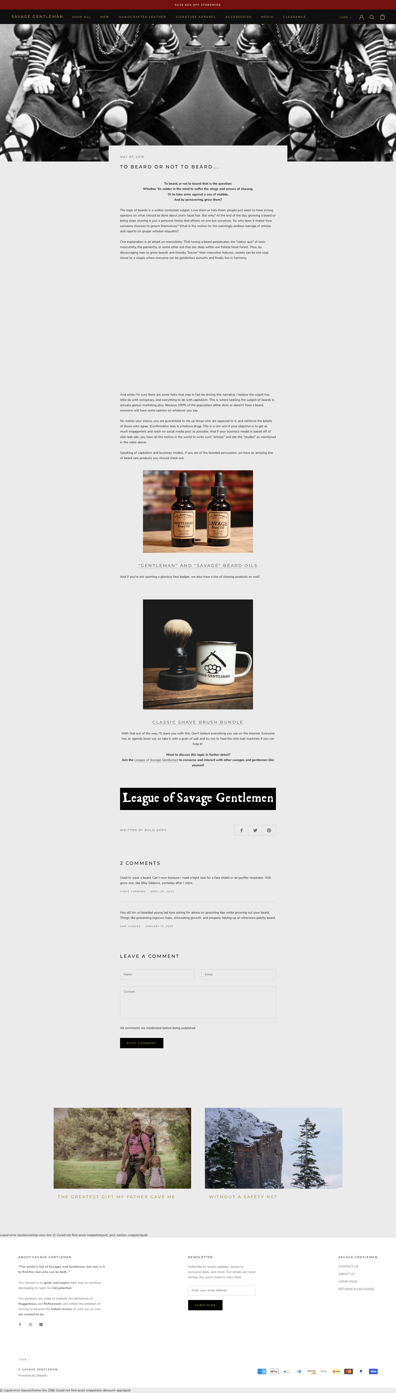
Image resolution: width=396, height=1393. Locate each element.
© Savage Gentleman (38, 1369)
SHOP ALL (81, 17)
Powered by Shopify (32, 1375)
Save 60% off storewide (198, 4)
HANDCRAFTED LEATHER (142, 17)
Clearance (294, 17)
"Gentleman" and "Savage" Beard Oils (198, 565)
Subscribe (205, 1305)
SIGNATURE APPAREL (196, 17)
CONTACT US (348, 1266)
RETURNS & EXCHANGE (356, 1289)
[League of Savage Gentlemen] (198, 799)
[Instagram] (30, 1324)
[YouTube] (41, 1324)
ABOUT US (346, 1274)
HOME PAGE (347, 1281)
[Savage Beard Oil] (198, 511)
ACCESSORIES (238, 17)
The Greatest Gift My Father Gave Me (117, 1196)
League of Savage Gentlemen (156, 760)
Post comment (142, 1043)
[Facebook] (20, 1324)
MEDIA (267, 17)
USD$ (344, 17)
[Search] (372, 16)
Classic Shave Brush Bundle (198, 722)
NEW (104, 17)
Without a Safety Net (243, 1196)
